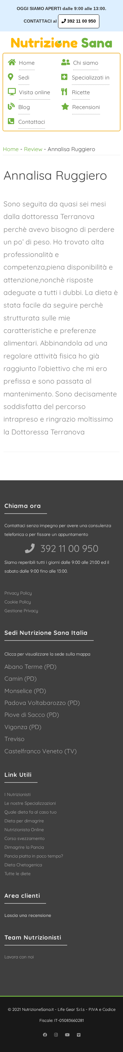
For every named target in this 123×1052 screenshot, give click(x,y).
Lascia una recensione (27, 915)
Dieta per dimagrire (24, 821)
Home (11, 148)
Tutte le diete (17, 873)
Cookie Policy (17, 602)
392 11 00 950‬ (68, 548)
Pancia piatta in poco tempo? (33, 856)
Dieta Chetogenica (23, 865)
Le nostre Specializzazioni (30, 803)
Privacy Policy (18, 593)
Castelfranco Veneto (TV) (40, 751)
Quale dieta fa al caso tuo (30, 812)
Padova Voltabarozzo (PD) (42, 702)
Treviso (14, 739)
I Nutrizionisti (17, 794)
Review (33, 148)
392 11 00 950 (81, 21)
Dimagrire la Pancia (24, 847)
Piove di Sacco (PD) (31, 714)
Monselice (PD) (25, 691)
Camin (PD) (20, 678)
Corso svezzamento (24, 838)
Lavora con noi (19, 957)
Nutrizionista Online (24, 829)
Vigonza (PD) (22, 727)
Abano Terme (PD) (30, 666)
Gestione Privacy (21, 610)
